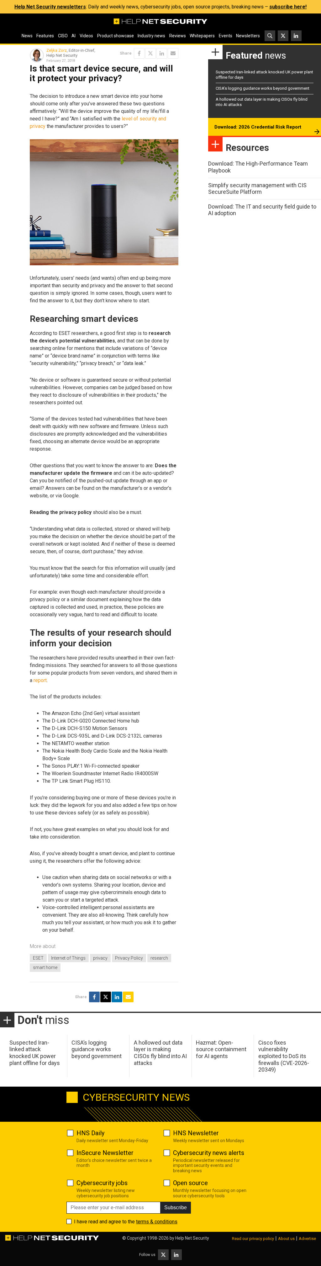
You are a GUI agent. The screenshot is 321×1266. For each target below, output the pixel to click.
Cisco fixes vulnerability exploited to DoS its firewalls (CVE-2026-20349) (283, 1056)
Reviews (177, 35)
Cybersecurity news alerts (208, 1153)
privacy (100, 958)
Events (225, 35)
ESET (38, 958)
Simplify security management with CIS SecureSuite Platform (257, 188)
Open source (190, 1183)
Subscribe (175, 1207)
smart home (45, 967)
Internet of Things (68, 958)
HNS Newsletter (196, 1133)
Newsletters (248, 35)
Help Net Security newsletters (50, 7)
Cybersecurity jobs (102, 1183)
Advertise (307, 1238)
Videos (86, 35)
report (40, 680)
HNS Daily (90, 1133)
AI (73, 35)
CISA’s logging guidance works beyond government (262, 88)
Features (45, 35)
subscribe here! (288, 7)
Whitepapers (202, 35)
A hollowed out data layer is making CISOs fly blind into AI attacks (160, 1052)
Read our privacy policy (253, 1238)
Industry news (151, 35)
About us (286, 1238)
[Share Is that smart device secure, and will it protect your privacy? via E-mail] (173, 53)
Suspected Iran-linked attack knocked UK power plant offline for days (34, 1052)
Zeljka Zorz (56, 50)
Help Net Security (192, 1238)
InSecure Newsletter (105, 1153)
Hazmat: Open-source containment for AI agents (221, 1049)
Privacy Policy (129, 958)
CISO (63, 35)
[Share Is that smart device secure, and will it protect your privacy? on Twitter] (150, 53)
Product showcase (115, 35)
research (159, 958)
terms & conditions (156, 1222)
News (27, 35)
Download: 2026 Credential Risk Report (257, 127)
